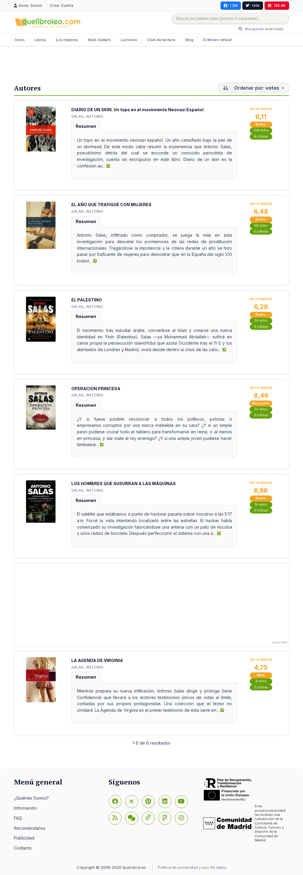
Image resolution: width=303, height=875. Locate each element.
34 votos (260, 320)
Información (25, 808)
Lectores (129, 40)
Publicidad (24, 837)
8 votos (261, 681)
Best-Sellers (99, 40)
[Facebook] (115, 801)
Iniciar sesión (31, 5)
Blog (189, 40)
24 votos (260, 409)
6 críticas (261, 327)
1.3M (234, 5)
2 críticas (261, 510)
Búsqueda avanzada (263, 28)
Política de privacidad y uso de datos (192, 867)
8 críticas (261, 136)
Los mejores (67, 40)
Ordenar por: (256, 88)
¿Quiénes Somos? (31, 797)
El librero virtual (217, 40)
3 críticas (261, 415)
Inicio (19, 40)
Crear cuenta (61, 5)
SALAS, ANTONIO (87, 116)
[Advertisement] (151, 65)
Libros (40, 40)
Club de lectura (161, 40)
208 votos (261, 130)
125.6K (280, 5)
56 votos (260, 225)
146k (256, 5)
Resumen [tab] (86, 126)
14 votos (261, 504)
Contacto (23, 847)
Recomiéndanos (30, 828)
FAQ (18, 818)
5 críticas (261, 231)
